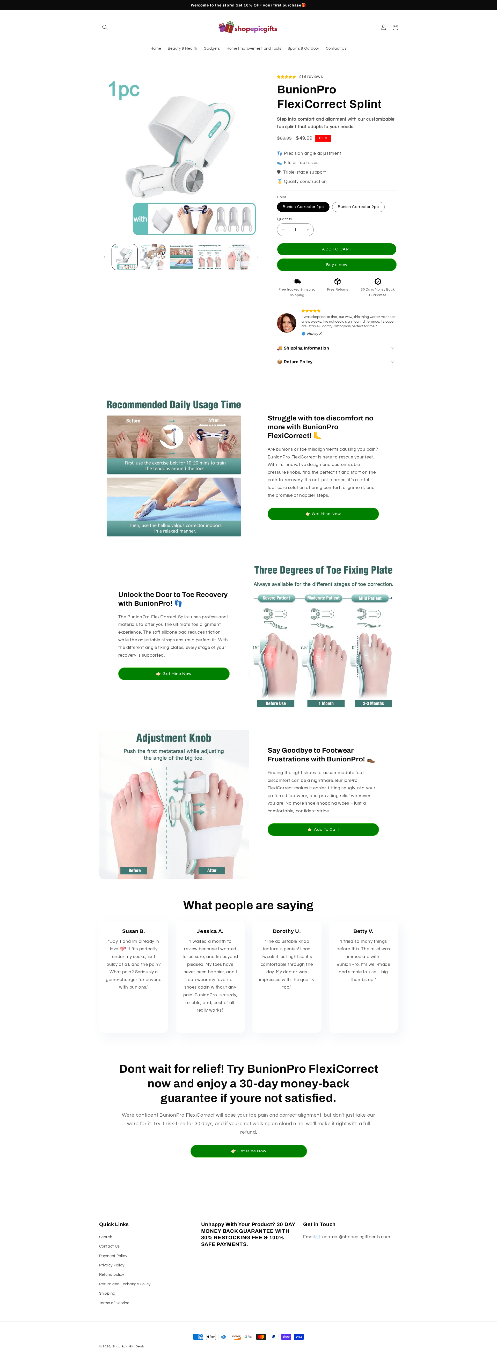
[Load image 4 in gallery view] (209, 257)
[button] (105, 27)
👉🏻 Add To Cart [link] (323, 829)
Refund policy (111, 1275)
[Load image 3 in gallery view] (181, 257)
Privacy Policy (112, 1265)
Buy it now (337, 265)
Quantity (284, 219)
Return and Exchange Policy (125, 1284)
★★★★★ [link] (133, 999)
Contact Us (109, 1246)
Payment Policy (113, 1256)
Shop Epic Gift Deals (128, 1346)
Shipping (107, 1293)
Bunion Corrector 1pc (303, 207)
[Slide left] (105, 257)
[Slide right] (258, 257)
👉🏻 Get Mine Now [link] (323, 514)
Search (105, 1237)
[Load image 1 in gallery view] (124, 257)
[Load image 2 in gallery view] (153, 257)
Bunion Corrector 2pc (358, 207)
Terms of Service (114, 1303)
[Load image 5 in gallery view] (238, 257)
